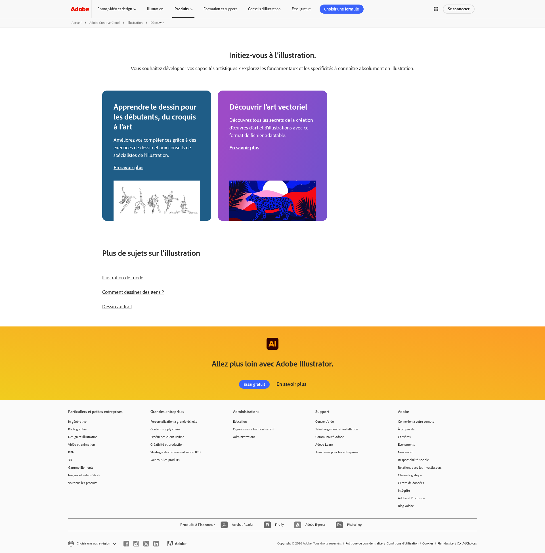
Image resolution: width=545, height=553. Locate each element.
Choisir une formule (341, 9)
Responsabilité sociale (413, 460)
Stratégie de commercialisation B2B (175, 452)
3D (70, 460)
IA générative (77, 422)
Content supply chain (165, 429)
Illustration (155, 9)
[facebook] (126, 543)
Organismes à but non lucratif (253, 429)
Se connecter (458, 9)
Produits (182, 9)
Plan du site (445, 543)
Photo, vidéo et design (114, 9)
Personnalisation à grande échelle (173, 422)
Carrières (404, 437)
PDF (71, 452)
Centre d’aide (324, 422)
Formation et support (220, 9)
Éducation (240, 422)
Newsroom (405, 452)
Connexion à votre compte (416, 422)
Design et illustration (82, 437)
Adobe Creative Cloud (104, 23)
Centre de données (411, 483)
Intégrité (404, 491)
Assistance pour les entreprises (337, 452)
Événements (406, 445)
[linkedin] (156, 543)
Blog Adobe (406, 506)
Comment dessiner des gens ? (133, 292)
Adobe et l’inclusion (411, 498)
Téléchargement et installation (336, 429)
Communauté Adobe (329, 437)
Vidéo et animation (81, 445)
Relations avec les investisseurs (420, 468)
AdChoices (469, 543)
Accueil (76, 23)
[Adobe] (79, 9)
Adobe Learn (324, 445)
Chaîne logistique (410, 475)
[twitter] (146, 543)
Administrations (244, 437)
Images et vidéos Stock (84, 475)
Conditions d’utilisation (402, 543)
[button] (436, 9)
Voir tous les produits (82, 483)
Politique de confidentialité (364, 543)
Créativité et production (166, 445)
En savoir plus (291, 384)
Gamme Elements (80, 468)
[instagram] (136, 543)
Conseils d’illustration (264, 9)
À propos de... (407, 429)
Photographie (77, 429)
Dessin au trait (117, 306)
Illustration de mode (122, 278)
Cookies (427, 543)
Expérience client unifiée (167, 437)
